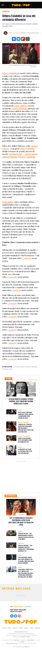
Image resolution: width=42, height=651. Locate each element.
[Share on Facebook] (14, 39)
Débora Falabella (9, 73)
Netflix (4, 628)
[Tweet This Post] (18, 39)
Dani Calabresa (21, 106)
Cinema (21, 628)
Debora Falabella (19, 108)
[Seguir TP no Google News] (21, 608)
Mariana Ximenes (9, 157)
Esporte (15, 628)
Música (26, 628)
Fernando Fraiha (7, 369)
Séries (31, 628)
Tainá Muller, (8, 202)
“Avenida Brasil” (15, 154)
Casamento (27, 258)
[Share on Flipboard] (23, 39)
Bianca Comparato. (27, 157)
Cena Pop (37, 628)
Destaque (34, 367)
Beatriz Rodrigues (15, 33)
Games (9, 628)
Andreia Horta (30, 154)
